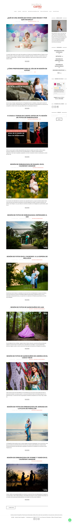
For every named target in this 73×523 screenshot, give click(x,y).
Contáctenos (56, 11)
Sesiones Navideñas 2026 (33, 11)
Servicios (24, 11)
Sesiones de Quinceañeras (39, 308)
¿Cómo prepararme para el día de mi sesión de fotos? (27, 69)
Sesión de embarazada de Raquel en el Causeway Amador (27, 165)
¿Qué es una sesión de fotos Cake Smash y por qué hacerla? (27, 18)
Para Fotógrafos (44, 11)
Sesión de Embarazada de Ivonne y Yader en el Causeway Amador (27, 458)
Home (15, 11)
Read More (27, 61)
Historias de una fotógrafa (59, 51)
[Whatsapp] (69, 520)
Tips (38, 21)
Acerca (19, 11)
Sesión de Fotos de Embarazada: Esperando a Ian (27, 216)
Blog (50, 11)
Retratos (31, 308)
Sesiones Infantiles (32, 21)
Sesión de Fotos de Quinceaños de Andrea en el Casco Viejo (27, 357)
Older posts (11, 507)
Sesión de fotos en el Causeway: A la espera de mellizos (27, 257)
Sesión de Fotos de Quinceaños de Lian (27, 307)
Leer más (55, 93)
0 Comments (24, 21)
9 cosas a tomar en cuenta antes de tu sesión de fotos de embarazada (27, 116)
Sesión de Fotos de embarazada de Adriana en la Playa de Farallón (27, 407)
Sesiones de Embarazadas (38, 167)
